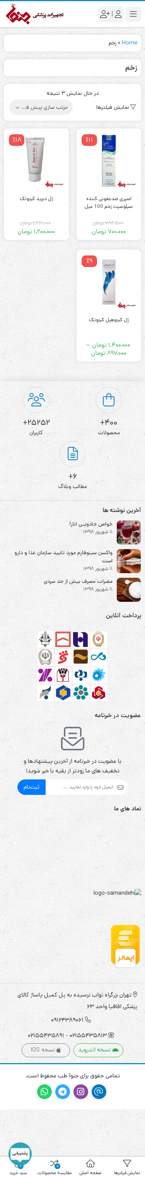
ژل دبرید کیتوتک (36, 198)
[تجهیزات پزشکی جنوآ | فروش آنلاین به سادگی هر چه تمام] (35, 14)
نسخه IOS (43, 1050)
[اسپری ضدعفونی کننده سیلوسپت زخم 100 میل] (109, 161)
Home (129, 43)
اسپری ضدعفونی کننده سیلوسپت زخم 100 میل (109, 202)
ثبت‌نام (31, 787)
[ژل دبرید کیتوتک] (36, 161)
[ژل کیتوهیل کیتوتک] (109, 282)
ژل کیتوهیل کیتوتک (109, 320)
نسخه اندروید (95, 1050)
